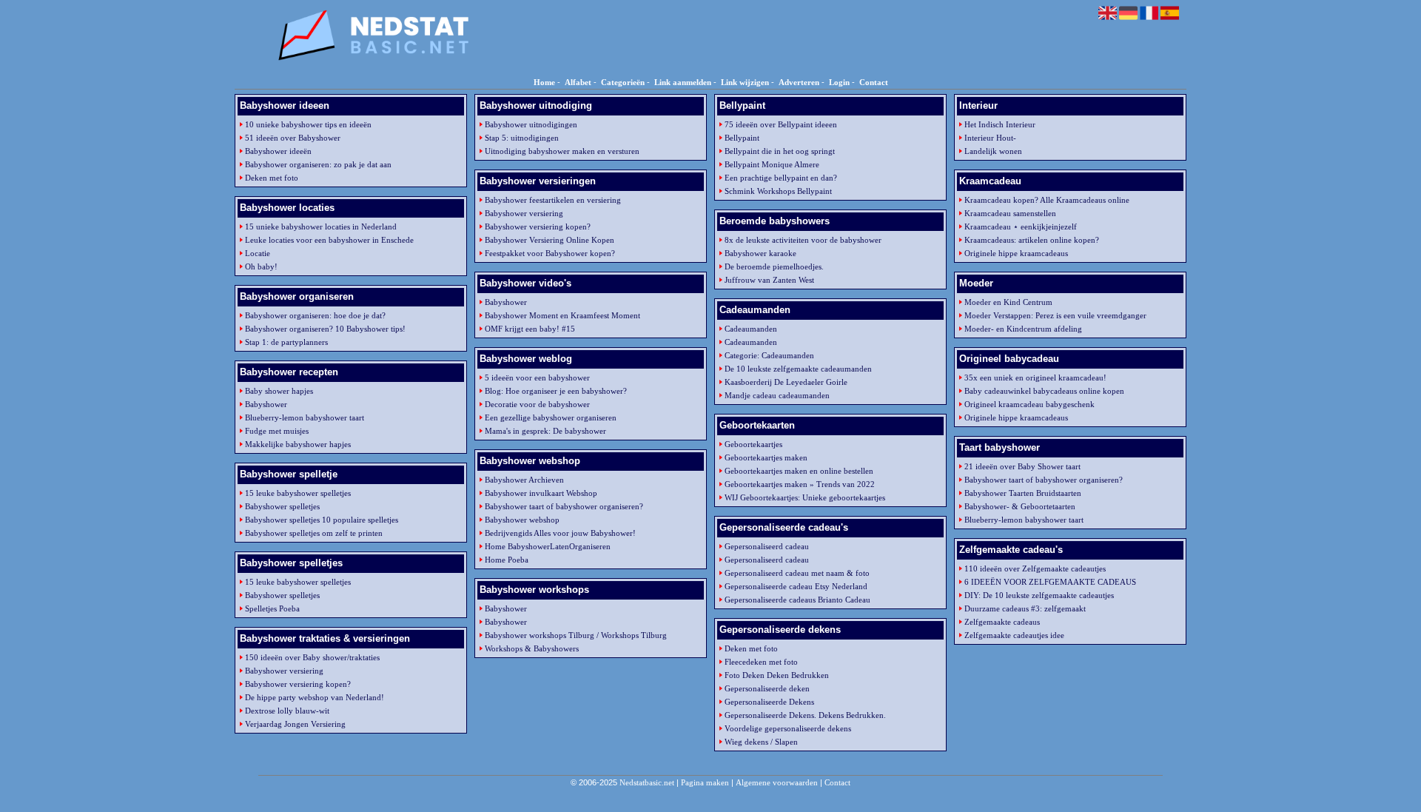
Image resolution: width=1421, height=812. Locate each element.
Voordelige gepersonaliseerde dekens (788, 728)
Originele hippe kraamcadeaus (1016, 253)
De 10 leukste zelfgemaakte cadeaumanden (798, 368)
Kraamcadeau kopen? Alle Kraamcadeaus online (1046, 199)
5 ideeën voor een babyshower (537, 377)
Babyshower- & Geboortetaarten (1019, 506)
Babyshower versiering (284, 670)
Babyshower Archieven (524, 479)
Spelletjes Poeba (272, 608)
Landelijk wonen (993, 151)
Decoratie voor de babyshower (537, 404)
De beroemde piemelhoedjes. (774, 266)
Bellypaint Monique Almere (772, 164)
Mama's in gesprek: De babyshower (545, 430)
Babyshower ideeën (278, 151)
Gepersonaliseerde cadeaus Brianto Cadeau (797, 599)
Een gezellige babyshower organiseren (551, 417)
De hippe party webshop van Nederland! (314, 697)
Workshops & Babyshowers (532, 648)
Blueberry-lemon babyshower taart (304, 417)
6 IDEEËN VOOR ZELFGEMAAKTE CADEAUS (1050, 581)
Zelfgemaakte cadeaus (1002, 621)
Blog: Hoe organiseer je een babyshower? (556, 390)
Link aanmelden (682, 82)
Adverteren (799, 82)
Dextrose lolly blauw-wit (287, 710)
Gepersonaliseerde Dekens (769, 701)
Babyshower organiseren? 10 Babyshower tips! (325, 328)
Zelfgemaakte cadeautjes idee (1014, 635)
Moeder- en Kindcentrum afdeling (1023, 328)
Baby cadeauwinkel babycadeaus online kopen (1044, 390)
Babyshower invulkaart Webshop (541, 493)
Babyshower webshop (522, 519)
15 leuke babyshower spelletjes (298, 493)
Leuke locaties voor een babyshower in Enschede (329, 239)
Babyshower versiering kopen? (298, 684)
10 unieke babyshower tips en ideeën (308, 124)
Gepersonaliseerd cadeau (767, 546)
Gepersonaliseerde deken (767, 688)
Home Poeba (506, 559)
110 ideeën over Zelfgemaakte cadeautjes (1035, 568)
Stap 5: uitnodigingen (522, 137)
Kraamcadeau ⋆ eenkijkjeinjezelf (1020, 226)
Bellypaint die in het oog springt (780, 151)
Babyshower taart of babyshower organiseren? (564, 506)
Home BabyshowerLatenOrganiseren (548, 546)
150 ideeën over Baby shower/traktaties (312, 657)
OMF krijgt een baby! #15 (530, 328)
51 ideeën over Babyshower (292, 137)
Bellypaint (742, 137)
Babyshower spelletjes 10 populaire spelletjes (321, 519)
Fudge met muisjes (277, 430)
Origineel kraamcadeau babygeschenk (1029, 404)
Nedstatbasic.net (646, 782)
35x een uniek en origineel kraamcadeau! (1035, 377)
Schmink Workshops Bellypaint (778, 191)
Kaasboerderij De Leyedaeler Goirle (786, 382)
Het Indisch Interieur (999, 124)
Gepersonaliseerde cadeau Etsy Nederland (796, 586)
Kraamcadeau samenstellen (1010, 213)
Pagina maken (705, 782)
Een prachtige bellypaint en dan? (781, 177)
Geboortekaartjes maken (766, 457)
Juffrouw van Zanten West (769, 279)
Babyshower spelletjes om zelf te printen (314, 533)
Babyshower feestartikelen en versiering (553, 199)
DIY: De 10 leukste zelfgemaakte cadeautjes (1039, 595)
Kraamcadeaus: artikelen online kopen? (1031, 239)
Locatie (257, 253)
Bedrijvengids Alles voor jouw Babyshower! (560, 533)
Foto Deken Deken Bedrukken (777, 675)
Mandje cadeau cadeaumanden (777, 395)
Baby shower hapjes (279, 390)
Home (544, 82)
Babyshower (266, 404)
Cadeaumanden (751, 328)
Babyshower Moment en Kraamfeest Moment (562, 315)
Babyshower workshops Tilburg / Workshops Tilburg (576, 635)
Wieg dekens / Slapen (761, 741)
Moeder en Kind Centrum (1008, 302)
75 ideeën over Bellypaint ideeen (781, 124)
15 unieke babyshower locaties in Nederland (321, 226)
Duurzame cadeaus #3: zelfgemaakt (1025, 608)
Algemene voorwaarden (777, 782)
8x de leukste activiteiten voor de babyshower (803, 239)
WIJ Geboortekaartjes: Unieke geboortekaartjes (805, 497)
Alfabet (578, 82)
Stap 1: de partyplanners (286, 342)
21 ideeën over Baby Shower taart (1022, 466)
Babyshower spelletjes (282, 506)
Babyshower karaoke (760, 253)
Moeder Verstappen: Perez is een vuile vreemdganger (1055, 315)
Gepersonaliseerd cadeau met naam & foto (797, 572)
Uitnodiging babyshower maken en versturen (562, 151)
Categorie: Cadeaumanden (769, 355)
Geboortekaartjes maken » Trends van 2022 (800, 484)
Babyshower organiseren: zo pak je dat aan (318, 164)
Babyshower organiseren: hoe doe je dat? (315, 315)
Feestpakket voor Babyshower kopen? (550, 253)
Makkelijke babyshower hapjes (298, 444)
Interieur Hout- (990, 137)
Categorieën (623, 82)
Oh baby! (261, 266)
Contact (873, 82)
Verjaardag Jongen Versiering (295, 723)
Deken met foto (271, 177)
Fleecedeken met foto (761, 661)
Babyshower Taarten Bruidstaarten (1022, 493)
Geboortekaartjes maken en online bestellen (799, 470)
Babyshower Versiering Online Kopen (549, 239)
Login (839, 82)
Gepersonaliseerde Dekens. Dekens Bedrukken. (805, 715)
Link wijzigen (745, 82)
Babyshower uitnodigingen (531, 124)
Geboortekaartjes (753, 444)
